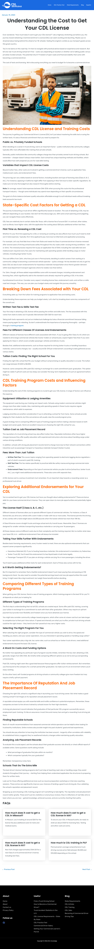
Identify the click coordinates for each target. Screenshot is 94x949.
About (5, 904)
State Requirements (73, 5)
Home (49, 5)
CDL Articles (69, 904)
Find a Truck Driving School (44, 901)
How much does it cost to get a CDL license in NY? (22, 844)
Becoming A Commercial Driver (76, 913)
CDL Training (69, 907)
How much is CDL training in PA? (69, 842)
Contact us (7, 907)
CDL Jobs (68, 910)
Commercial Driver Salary (43, 926)
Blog (82, 5)
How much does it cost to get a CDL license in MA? (68, 814)
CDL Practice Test (59, 5)
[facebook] (4, 923)
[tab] (24, 813)
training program (17, 326)
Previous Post (8, 869)
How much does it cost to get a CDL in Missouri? (22, 814)
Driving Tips (69, 916)
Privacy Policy (8, 910)
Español (88, 5)
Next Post (87, 869)
